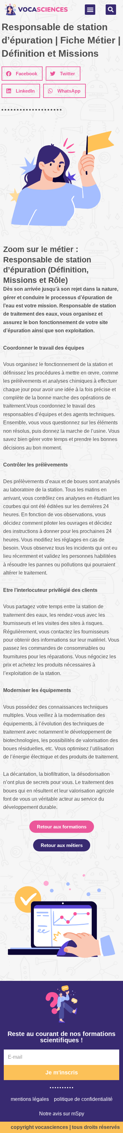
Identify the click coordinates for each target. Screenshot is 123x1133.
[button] (90, 9)
